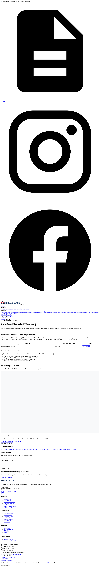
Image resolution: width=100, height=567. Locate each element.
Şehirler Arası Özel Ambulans (44, 312)
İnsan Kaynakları (24, 309)
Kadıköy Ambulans (8, 513)
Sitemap (13, 557)
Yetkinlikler (3, 315)
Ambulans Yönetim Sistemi (13, 309)
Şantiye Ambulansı (79, 312)
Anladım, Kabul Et (5, 565)
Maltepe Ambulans (8, 516)
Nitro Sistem (17, 554)
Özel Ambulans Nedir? (9, 539)
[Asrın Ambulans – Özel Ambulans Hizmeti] (10, 304)
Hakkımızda (4, 309)
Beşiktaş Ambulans (8, 519)
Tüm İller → (7, 522)
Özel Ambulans (4, 312)
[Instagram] (50, 200)
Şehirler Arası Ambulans (10, 504)
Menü (22, 304)
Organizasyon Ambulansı (58, 312)
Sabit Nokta (75, 449)
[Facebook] (50, 299)
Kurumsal (3, 307)
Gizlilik (2, 557)
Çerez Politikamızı (47, 562)
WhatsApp (3, 317)
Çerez (9, 557)
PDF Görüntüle (86, 345)
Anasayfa (3, 306)
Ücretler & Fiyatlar (8, 529)
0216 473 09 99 (11, 316)
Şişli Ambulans (7, 520)
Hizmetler (3, 310)
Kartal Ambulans (8, 515)
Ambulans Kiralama (32, 312)
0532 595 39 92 (12, 491)
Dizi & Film (50, 449)
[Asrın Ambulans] (8, 481)
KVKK (6, 557)
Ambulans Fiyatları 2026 (10, 540)
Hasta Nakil (19, 449)
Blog (7, 315)
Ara (7, 558)
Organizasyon (43, 449)
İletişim (10, 315)
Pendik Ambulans (8, 517)
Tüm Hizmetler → (14, 313)
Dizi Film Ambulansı (69, 312)
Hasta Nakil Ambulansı (21, 312)
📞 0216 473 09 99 (7, 442)
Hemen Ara (3, 477)
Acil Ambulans (12, 312)
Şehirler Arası (25, 449)
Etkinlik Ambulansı (88, 312)
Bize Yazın (9, 477)
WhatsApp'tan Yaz (17, 441)
